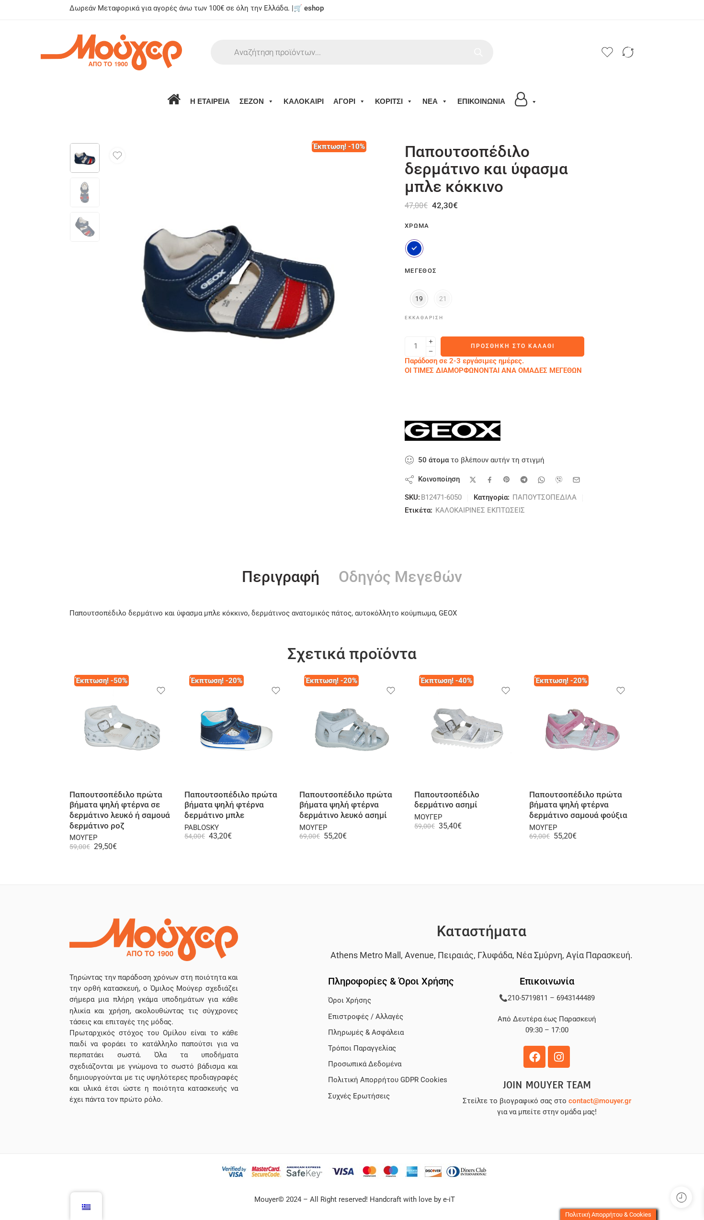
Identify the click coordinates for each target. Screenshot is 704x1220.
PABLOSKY (201, 828)
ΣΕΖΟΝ (251, 101)
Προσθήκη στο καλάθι (513, 346)
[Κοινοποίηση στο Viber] (559, 479)
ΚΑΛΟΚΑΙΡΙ (304, 101)
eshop (314, 8)
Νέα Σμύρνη (539, 955)
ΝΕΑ (430, 101)
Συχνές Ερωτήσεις (359, 1096)
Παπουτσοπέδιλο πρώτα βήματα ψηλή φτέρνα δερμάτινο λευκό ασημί (345, 805)
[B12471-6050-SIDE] (85, 158)
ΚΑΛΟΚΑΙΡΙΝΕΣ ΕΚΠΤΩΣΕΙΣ (480, 510)
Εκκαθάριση (424, 317)
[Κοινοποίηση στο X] (473, 479)
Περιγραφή (280, 577)
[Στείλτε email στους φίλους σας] (576, 480)
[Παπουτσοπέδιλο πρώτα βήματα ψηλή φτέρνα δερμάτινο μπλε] (237, 730)
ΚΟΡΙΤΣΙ (389, 101)
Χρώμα (417, 225)
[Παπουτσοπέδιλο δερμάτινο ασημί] (467, 730)
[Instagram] (559, 1057)
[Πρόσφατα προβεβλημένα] (681, 1197)
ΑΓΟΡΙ (344, 101)
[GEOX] (452, 431)
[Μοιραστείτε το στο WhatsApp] (541, 480)
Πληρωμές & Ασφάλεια (366, 1033)
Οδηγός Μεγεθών (400, 577)
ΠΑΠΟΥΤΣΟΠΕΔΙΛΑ (544, 497)
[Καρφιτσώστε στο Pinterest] (507, 479)
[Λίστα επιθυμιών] (117, 155)
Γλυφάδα (494, 955)
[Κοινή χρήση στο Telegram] (524, 479)
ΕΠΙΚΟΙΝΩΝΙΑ (481, 101)
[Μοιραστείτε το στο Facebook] (489, 479)
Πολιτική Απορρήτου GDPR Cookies (387, 1080)
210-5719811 (528, 998)
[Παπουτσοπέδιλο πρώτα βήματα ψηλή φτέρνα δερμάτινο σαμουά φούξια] (582, 730)
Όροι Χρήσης (349, 1000)
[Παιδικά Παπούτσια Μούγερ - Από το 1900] (140, 52)
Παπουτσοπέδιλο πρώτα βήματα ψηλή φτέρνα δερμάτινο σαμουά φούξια (578, 805)
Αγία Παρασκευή (598, 955)
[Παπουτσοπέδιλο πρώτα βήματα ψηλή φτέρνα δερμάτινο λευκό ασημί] (352, 730)
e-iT (448, 1200)
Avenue (419, 955)
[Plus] (431, 341)
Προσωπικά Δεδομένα (364, 1064)
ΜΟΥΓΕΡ (83, 838)
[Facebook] (534, 1057)
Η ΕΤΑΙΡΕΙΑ (210, 101)
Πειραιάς (456, 955)
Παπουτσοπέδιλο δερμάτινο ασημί (446, 800)
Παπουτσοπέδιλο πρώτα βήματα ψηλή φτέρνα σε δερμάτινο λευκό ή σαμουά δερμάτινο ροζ (119, 810)
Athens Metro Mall (365, 955)
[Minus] (431, 352)
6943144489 (575, 998)
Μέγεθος (420, 270)
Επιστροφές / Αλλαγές (365, 1017)
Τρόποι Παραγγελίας (362, 1048)
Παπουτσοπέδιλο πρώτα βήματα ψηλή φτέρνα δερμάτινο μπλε (230, 805)
